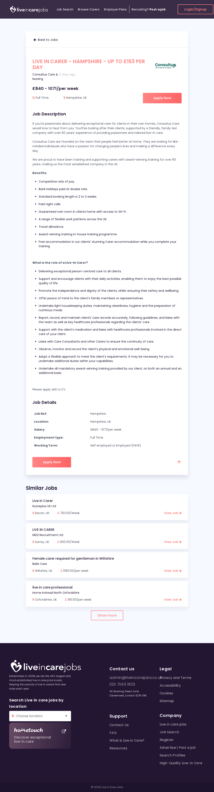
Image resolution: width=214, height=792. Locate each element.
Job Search (64, 9)
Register (167, 739)
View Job (171, 513)
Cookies (166, 693)
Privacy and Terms (175, 677)
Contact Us (119, 725)
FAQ (113, 732)
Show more (107, 615)
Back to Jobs (47, 39)
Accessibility (170, 685)
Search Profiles (172, 755)
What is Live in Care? (127, 740)
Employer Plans (115, 9)
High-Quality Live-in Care (181, 763)
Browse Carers (88, 9)
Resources (118, 748)
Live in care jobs (173, 724)
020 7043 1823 (122, 684)
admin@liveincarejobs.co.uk (136, 678)
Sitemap (167, 701)
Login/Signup (195, 9)
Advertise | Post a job (178, 747)
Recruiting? (149, 9)
